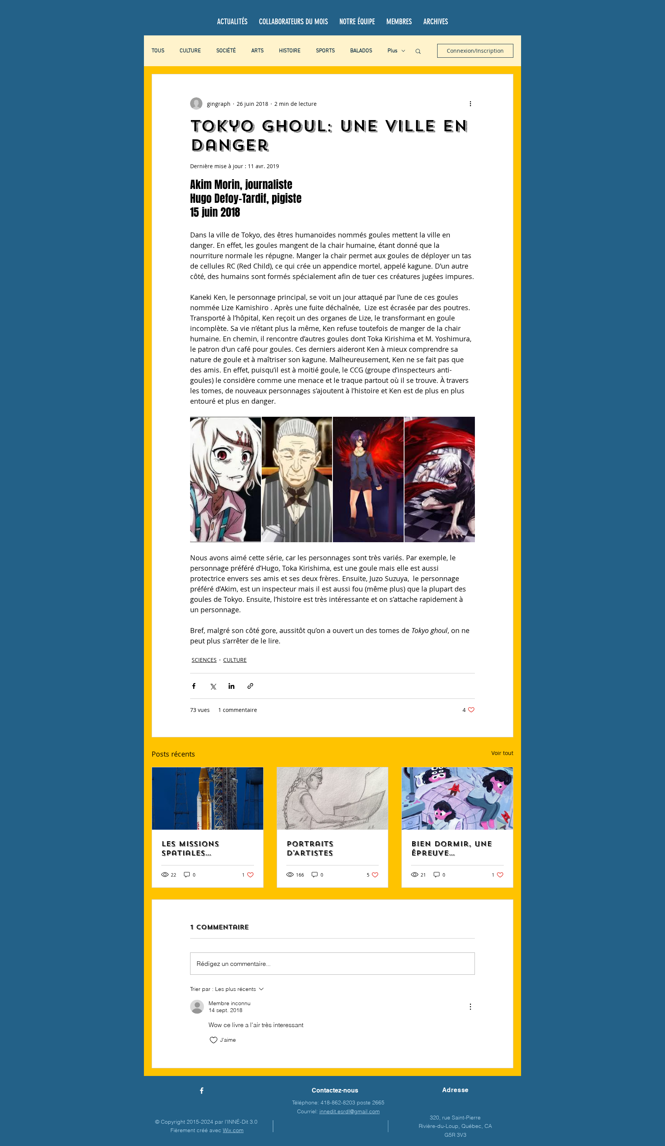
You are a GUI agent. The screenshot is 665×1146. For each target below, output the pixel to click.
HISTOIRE (290, 51)
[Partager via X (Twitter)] (212, 686)
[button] (418, 51)
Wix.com (233, 1130)
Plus (393, 51)
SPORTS (325, 51)
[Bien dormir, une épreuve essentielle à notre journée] (457, 798)
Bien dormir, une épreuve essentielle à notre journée (451, 848)
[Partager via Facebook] (193, 686)
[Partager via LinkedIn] (231, 686)
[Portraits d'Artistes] (332, 798)
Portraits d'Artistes (309, 848)
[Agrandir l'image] (225, 479)
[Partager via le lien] (250, 686)
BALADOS (361, 51)
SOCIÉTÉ (226, 51)
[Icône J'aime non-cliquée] (214, 1040)
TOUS (158, 51)
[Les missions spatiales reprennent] (207, 798)
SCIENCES (204, 659)
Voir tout (502, 753)
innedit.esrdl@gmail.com (349, 1111)
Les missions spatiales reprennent (190, 848)
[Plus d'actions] (470, 103)
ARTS (257, 51)
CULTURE (190, 51)
